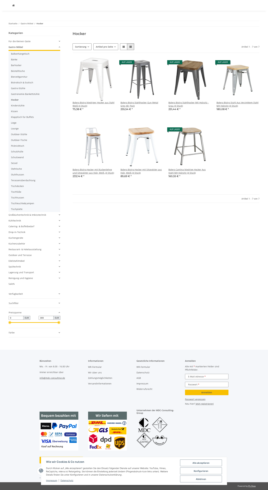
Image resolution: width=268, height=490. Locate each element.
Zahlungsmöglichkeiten (100, 377)
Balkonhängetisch (20, 53)
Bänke (14, 59)
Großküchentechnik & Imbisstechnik (27, 214)
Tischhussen (17, 197)
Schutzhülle (17, 151)
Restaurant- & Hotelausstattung (25, 249)
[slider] (10, 322)
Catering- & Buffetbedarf (21, 226)
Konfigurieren (201, 471)
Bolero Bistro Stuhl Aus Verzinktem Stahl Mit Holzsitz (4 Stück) (238, 104)
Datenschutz (66, 480)
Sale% (12, 283)
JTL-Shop (252, 486)
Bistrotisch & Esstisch (22, 82)
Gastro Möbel (16, 47)
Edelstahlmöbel (17, 260)
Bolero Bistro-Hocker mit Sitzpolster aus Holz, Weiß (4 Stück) (141, 171)
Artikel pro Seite (104, 46)
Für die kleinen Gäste (20, 41)
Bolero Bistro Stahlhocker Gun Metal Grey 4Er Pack (139, 104)
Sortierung (80, 46)
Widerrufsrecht (144, 389)
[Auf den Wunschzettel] (110, 63)
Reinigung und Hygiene (21, 278)
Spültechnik (15, 266)
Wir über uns (95, 372)
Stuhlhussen (17, 174)
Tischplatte (16, 209)
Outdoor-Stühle (19, 134)
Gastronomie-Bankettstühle (25, 94)
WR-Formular (95, 366)
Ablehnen (201, 479)
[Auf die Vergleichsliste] (102, 63)
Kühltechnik (15, 220)
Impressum (51, 480)
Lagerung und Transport (21, 272)
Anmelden (206, 392)
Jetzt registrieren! (205, 403)
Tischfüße (16, 191)
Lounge (15, 128)
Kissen (14, 111)
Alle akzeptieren (201, 463)
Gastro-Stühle (18, 88)
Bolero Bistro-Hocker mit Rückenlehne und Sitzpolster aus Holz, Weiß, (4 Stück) (93, 171)
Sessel (14, 163)
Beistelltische (18, 71)
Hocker (15, 99)
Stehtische (16, 168)
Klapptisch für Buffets (22, 117)
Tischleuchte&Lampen (22, 203)
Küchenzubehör (17, 243)
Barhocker (16, 65)
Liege (13, 122)
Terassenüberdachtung (23, 180)
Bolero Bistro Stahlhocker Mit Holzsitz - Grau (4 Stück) (188, 104)
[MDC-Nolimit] (13, 5)
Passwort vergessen (195, 399)
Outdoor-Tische (19, 140)
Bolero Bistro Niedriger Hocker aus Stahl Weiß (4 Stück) (93, 104)
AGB (138, 377)
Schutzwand (17, 157)
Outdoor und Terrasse (20, 255)
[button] (123, 46)
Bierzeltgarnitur (19, 76)
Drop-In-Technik (17, 232)
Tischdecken (17, 186)
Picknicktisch (17, 145)
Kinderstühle (18, 105)
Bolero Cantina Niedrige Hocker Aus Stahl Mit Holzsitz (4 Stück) (187, 171)
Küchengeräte (16, 237)
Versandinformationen (100, 383)
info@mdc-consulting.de (52, 377)
